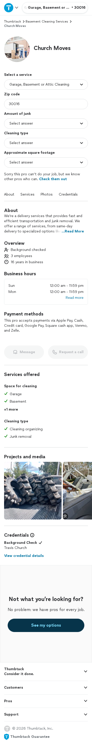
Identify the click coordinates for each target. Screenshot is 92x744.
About (9, 194)
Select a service (18, 75)
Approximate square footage (29, 152)
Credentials (68, 194)
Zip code (12, 94)
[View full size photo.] (33, 490)
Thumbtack (12, 21)
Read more (75, 297)
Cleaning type (16, 133)
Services (27, 194)
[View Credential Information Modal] (31, 535)
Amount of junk (17, 113)
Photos (47, 194)
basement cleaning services (47, 21)
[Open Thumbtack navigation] (11, 7)
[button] (17, 49)
